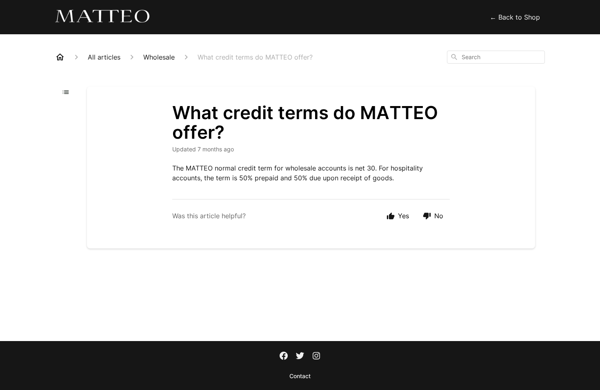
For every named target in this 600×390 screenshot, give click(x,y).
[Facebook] (284, 356)
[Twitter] (300, 356)
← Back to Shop (515, 17)
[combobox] (496, 57)
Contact (300, 375)
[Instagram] (316, 356)
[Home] (60, 57)
